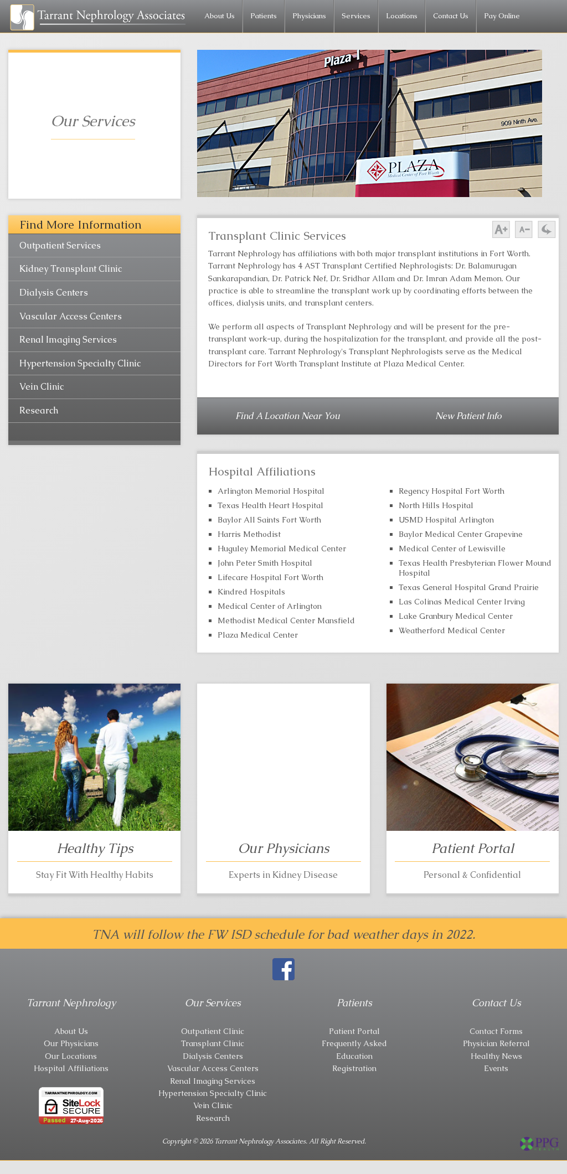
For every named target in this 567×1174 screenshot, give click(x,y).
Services (356, 15)
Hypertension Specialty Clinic (80, 363)
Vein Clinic (41, 386)
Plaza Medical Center (258, 635)
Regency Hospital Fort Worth (451, 491)
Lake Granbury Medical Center (456, 616)
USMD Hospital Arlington (446, 520)
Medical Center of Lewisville (452, 549)
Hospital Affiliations (71, 1068)
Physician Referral (496, 1043)
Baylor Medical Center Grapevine (461, 534)
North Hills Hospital (436, 505)
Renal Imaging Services (68, 339)
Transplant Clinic (212, 1043)
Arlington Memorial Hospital (271, 491)
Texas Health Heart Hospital (270, 505)
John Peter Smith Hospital (265, 563)
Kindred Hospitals (251, 592)
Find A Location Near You (287, 416)
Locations (401, 15)
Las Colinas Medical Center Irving (462, 602)
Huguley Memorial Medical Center (282, 549)
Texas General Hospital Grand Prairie (469, 587)
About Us (219, 15)
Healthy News (496, 1056)
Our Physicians (71, 1043)
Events (496, 1068)
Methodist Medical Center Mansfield (286, 620)
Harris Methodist (249, 534)
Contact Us (450, 15)
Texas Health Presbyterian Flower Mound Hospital (475, 568)
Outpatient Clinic (212, 1031)
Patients (263, 15)
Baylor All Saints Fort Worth (269, 520)
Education (354, 1056)
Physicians (309, 15)
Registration (354, 1068)
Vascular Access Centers (70, 316)
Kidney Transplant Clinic (70, 269)
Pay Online (502, 15)
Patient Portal (354, 1031)
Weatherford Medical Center (452, 630)
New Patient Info (468, 416)
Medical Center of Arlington (270, 606)
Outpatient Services (60, 245)
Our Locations (71, 1056)
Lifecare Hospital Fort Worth (270, 577)
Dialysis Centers (53, 292)
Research (38, 410)
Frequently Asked (354, 1043)
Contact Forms (496, 1031)
